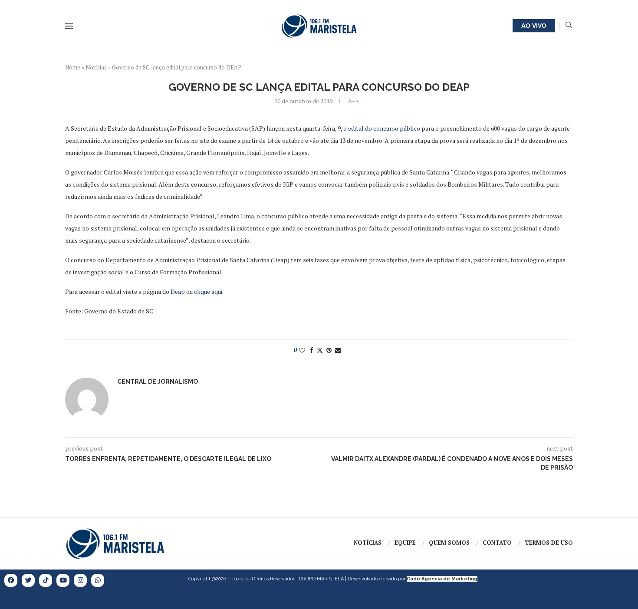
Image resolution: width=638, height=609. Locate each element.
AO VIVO (533, 25)
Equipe (405, 542)
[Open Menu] (69, 26)
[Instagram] (80, 580)
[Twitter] (28, 580)
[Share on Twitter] (320, 350)
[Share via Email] (338, 350)
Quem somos (449, 542)
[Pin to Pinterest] (329, 350)
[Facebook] (10, 580)
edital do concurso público (384, 128)
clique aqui (208, 291)
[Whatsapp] (97, 580)
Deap (178, 291)
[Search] (568, 26)
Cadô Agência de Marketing (442, 579)
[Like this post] (302, 350)
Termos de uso (549, 542)
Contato (497, 542)
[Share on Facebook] (311, 350)
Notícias (96, 67)
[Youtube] (62, 580)
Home (72, 67)
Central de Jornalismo (157, 381)
